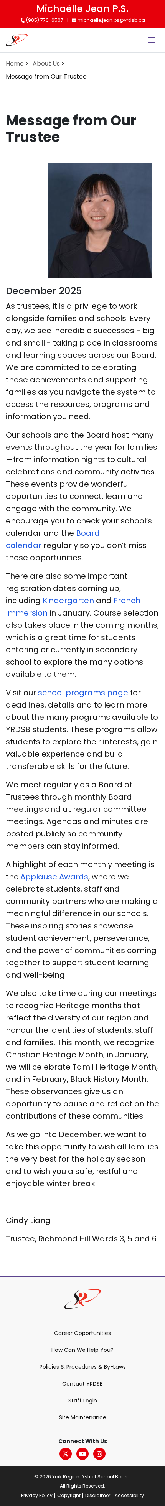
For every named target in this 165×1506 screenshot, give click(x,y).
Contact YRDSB (82, 1383)
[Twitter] (65, 1454)
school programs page (83, 692)
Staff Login (82, 1400)
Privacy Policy (37, 1495)
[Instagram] (99, 1454)
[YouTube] (82, 1454)
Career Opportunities (82, 1333)
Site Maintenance (82, 1417)
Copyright (69, 1495)
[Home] (17, 40)
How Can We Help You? (82, 1350)
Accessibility (129, 1495)
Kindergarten (69, 600)
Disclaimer (97, 1495)
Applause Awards (54, 876)
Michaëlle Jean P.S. (82, 8)
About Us (46, 63)
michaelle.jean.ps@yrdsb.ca (110, 20)
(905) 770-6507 (44, 20)
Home (15, 63)
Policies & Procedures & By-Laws (83, 1367)
